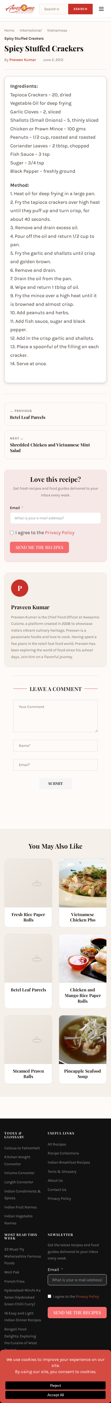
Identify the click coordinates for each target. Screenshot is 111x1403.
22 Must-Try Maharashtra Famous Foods (22, 1256)
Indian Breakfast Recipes (69, 1162)
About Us (55, 1180)
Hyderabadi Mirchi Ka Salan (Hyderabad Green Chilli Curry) (22, 1297)
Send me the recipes (39, 547)
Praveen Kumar (22, 59)
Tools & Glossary (62, 1171)
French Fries (14, 1281)
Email (15, 508)
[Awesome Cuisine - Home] (20, 9)
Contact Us (57, 1189)
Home (9, 30)
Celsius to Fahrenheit (22, 1148)
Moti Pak (11, 1272)
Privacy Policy (59, 533)
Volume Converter (19, 1173)
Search (80, 9)
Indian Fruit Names (20, 1207)
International (31, 30)
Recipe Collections (63, 1153)
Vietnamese (57, 30)
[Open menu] (101, 9)
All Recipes (57, 1144)
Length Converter (18, 1182)
